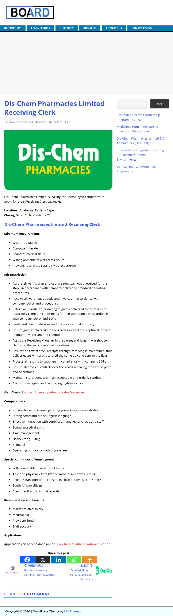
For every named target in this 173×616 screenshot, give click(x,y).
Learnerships (40, 28)
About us (89, 28)
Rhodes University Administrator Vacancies (53, 392)
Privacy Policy (142, 28)
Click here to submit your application (83, 544)
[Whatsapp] (74, 559)
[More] (89, 559)
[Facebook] (27, 559)
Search (159, 104)
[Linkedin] (58, 559)
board (43, 122)
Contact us (114, 28)
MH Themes (72, 611)
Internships (12, 28)
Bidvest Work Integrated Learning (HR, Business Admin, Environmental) (140, 155)
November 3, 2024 (21, 122)
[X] (42, 559)
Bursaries (67, 28)
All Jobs (58, 122)
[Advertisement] (86, 63)
